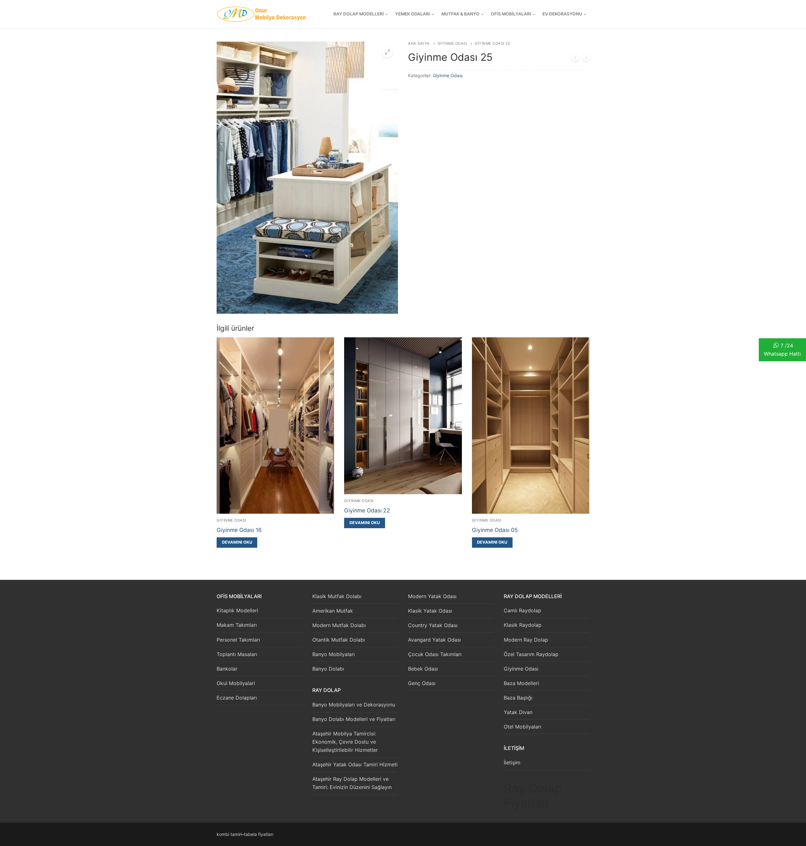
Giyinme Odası (452, 43)
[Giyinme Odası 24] (575, 59)
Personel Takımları (238, 640)
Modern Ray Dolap (526, 640)
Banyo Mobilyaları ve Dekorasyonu (353, 704)
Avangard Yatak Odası (434, 640)
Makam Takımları (237, 625)
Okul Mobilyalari (236, 683)
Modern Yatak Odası (432, 596)
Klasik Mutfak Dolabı (336, 596)
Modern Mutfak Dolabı (339, 625)
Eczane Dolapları (237, 698)
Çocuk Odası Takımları (435, 654)
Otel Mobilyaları (522, 726)
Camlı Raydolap (522, 610)
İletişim (512, 762)
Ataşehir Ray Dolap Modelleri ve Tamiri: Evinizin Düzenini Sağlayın (352, 783)
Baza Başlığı (518, 698)
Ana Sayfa (419, 43)
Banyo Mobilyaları (333, 654)
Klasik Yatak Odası (430, 611)
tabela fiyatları (258, 834)
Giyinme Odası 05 (495, 530)
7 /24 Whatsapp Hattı (782, 349)
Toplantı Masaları (237, 654)
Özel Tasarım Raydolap (531, 654)
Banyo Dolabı (328, 669)
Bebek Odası (423, 669)
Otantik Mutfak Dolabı (338, 640)
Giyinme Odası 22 (367, 510)
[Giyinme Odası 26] (586, 59)
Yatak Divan (518, 712)
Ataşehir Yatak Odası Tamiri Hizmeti (355, 764)
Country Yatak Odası (432, 625)
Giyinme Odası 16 (239, 530)
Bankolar (227, 669)
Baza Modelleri (521, 683)
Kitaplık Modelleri (237, 610)
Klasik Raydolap (523, 625)
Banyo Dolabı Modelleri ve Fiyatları (353, 719)
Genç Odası (421, 683)
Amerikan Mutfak (332, 611)
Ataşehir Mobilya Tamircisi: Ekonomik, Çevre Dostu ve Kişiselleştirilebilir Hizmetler (345, 741)
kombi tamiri (229, 834)
